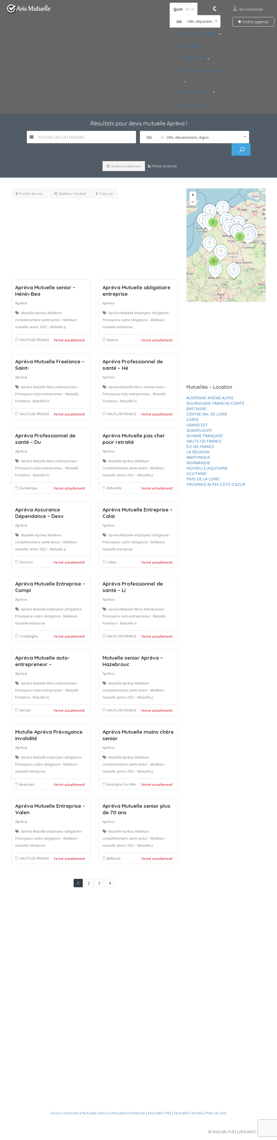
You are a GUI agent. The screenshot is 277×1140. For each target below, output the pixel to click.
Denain (25, 710)
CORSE (192, 419)
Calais (112, 562)
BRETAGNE (196, 408)
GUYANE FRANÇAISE (204, 435)
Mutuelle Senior (95, 1113)
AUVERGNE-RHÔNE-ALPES (209, 397)
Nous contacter (65, 1113)
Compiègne (28, 636)
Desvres (26, 562)
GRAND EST (197, 424)
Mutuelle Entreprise (128, 1113)
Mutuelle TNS (159, 1113)
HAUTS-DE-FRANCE (34, 339)
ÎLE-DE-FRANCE (200, 446)
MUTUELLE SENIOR (199, 33)
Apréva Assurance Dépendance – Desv (39, 512)
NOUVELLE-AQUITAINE (206, 468)
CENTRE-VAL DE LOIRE (206, 414)
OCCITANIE (196, 473)
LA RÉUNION (197, 451)
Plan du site (215, 1113)
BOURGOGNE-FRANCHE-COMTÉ (215, 403)
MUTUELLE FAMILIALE (202, 71)
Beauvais (27, 784)
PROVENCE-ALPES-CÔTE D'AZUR (215, 484)
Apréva (21, 303)
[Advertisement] (94, 236)
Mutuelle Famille (188, 1113)
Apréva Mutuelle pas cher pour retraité (134, 438)
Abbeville (114, 488)
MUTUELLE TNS (196, 92)
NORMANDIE (198, 462)
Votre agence (255, 21)
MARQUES (191, 104)
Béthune (114, 858)
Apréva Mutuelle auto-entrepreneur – (42, 660)
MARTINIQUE (198, 457)
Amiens (113, 339)
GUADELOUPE (199, 430)
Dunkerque (28, 488)
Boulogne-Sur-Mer (122, 784)
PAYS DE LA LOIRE (202, 478)
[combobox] (195, 21)
